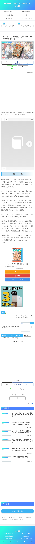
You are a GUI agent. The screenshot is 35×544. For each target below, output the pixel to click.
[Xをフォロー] (17, 398)
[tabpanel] (10, 25)
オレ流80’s (26, 536)
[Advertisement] (17, 91)
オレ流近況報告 (9, 536)
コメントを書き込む (17, 511)
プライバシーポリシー (26, 538)
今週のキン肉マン (9, 533)
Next (34, 26)
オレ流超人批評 (26, 533)
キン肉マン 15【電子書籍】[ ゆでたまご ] (16, 264)
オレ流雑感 (9, 538)
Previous (1, 26)
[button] (23, 67)
